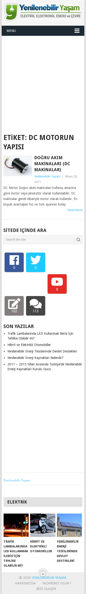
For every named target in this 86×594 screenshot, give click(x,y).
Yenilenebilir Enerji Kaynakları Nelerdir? (35, 358)
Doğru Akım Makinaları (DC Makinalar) (52, 163)
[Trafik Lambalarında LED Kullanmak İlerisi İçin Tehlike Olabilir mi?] (16, 525)
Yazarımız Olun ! (57, 583)
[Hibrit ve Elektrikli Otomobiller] (42, 525)
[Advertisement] (43, 81)
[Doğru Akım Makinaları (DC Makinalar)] (17, 166)
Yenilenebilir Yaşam (47, 176)
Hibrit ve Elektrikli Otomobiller (29, 345)
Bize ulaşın (46, 589)
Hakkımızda (25, 583)
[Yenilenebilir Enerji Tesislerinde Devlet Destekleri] (69, 525)
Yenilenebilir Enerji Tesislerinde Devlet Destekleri (42, 351)
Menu (11, 31)
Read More (75, 210)
